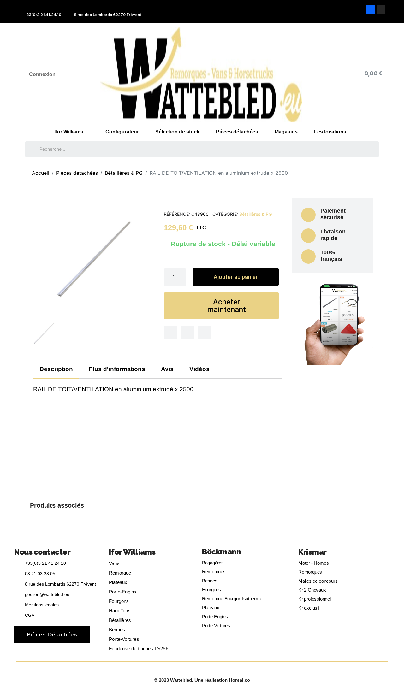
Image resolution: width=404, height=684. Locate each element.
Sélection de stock (177, 131)
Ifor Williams (68, 131)
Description (56, 369)
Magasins (286, 131)
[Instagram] (381, 9)
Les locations (330, 131)
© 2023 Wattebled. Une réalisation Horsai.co (202, 680)
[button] (236, 277)
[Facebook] (370, 9)
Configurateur (122, 131)
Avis (167, 369)
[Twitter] (187, 332)
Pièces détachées (237, 131)
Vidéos (199, 369)
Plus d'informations (117, 369)
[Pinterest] (204, 332)
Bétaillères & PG (255, 214)
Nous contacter (42, 552)
